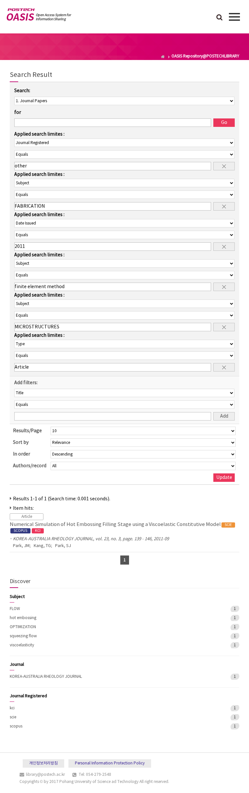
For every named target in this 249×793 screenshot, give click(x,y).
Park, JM (21, 545)
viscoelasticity (22, 645)
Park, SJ (63, 545)
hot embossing (23, 618)
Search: (22, 90)
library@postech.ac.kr (45, 775)
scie (13, 717)
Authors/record (29, 466)
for (17, 112)
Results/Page (27, 430)
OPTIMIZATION (23, 627)
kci (12, 708)
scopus (16, 726)
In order (21, 454)
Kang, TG (42, 545)
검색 (219, 18)
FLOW (15, 609)
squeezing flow (23, 636)
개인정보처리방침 (43, 763)
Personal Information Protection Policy (110, 763)
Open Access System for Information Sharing (38, 15)
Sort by (21, 442)
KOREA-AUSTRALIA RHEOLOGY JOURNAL (46, 677)
